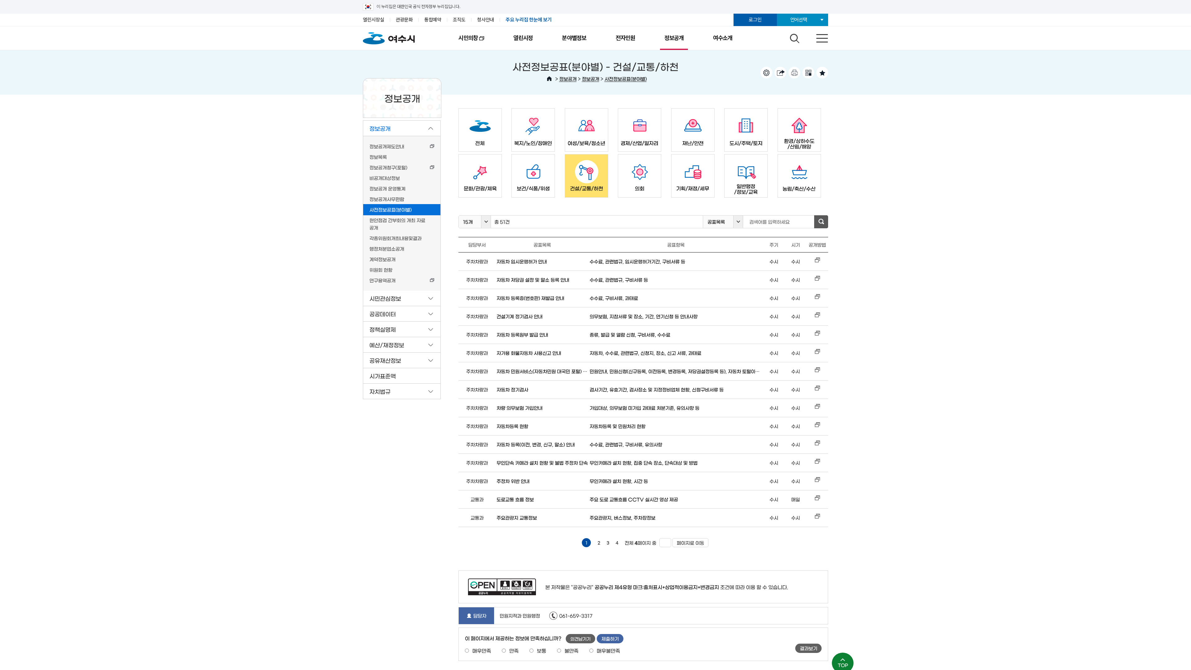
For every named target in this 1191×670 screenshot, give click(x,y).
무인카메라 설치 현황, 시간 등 (619, 481)
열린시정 (523, 38)
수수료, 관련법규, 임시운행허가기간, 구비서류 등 (637, 261)
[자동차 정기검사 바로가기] (817, 389)
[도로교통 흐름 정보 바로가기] (817, 499)
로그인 (755, 20)
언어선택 (798, 20)
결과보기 (808, 648)
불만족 (571, 650)
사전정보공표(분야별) (625, 78)
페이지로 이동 (688, 542)
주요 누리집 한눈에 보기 (529, 20)
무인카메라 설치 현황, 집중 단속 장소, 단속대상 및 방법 (644, 462)
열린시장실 (373, 20)
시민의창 (461, 42)
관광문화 (404, 20)
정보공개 (674, 38)
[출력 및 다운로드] (794, 72)
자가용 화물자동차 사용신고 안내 (529, 353)
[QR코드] (808, 72)
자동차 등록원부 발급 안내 (522, 334)
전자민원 (625, 38)
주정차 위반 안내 (513, 481)
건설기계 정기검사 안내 (519, 316)
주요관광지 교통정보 (517, 517)
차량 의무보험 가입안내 (519, 407)
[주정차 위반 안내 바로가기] (817, 481)
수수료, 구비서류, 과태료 (614, 298)
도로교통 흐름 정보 (515, 499)
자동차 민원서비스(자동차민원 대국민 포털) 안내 (542, 371)
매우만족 (481, 650)
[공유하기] (780, 72)
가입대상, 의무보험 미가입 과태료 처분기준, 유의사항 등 (644, 407)
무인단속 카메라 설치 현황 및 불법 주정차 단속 (542, 462)
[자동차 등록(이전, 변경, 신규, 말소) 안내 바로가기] (817, 444)
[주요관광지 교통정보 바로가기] (817, 517)
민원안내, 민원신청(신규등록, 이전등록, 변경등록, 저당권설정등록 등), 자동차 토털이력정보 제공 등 (676, 371)
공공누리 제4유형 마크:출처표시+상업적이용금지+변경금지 (657, 586)
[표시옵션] (766, 72)
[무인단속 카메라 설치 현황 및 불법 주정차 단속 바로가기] (817, 462)
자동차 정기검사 (512, 389)
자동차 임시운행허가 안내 (522, 261)
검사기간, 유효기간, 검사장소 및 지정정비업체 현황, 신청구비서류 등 (657, 389)
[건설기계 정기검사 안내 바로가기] (817, 316)
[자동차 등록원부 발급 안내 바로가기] (817, 334)
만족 (514, 650)
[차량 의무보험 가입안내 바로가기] (817, 407)
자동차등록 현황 (512, 426)
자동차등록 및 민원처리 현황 (617, 426)
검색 (793, 36)
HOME (549, 78)
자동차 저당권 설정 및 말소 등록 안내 (533, 279)
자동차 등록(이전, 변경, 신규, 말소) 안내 (536, 444)
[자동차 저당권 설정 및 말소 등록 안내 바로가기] (817, 279)
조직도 (459, 20)
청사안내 (485, 20)
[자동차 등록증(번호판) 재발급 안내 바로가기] (817, 298)
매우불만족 (608, 650)
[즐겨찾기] (822, 72)
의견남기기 (580, 638)
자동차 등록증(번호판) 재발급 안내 (530, 298)
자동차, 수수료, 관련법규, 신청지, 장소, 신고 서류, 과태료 (645, 353)
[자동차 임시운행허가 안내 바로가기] (817, 261)
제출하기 (610, 638)
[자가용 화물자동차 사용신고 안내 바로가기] (817, 353)
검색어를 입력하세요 (769, 221)
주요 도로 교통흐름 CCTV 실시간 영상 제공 (634, 499)
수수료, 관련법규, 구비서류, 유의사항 (626, 444)
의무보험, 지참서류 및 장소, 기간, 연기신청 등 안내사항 (644, 316)
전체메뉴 (816, 36)
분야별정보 (574, 38)
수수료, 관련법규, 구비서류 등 (619, 279)
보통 (541, 650)
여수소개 (723, 38)
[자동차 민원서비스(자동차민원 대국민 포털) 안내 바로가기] (817, 371)
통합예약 (432, 20)
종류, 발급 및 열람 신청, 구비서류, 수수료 (630, 334)
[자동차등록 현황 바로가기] (817, 426)
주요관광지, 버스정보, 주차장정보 (622, 517)
